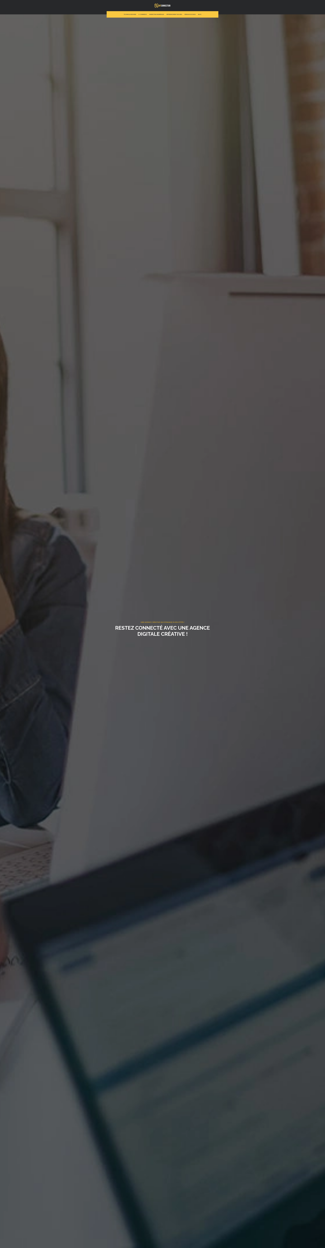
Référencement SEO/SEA (174, 14)
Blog (199, 14)
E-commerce (143, 14)
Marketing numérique (156, 14)
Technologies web (130, 14)
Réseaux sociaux (190, 14)
